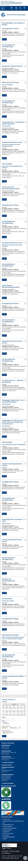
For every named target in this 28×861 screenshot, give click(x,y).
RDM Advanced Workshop (10, 82)
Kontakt (5, 838)
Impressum (7, 853)
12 (6, 711)
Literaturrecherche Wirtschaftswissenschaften (10, 188)
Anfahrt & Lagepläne (8, 762)
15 (17, 711)
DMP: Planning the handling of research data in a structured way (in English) (13, 637)
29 (17, 714)
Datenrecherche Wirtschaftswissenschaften (10, 286)
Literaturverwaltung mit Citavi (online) (12, 540)
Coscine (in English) (7, 84)
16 (21, 711)
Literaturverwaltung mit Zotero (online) (12, 464)
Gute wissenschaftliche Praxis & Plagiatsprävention (11, 145)
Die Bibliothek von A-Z (8, 824)
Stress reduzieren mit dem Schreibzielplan (14, 444)
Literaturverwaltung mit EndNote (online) (13, 677)
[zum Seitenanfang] (25, 858)
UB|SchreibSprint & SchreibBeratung (8, 46)
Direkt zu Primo (6, 819)
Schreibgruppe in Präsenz (10, 28)
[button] (16, 8)
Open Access (6, 835)
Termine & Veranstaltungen (9, 828)
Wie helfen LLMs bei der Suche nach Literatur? (12, 245)
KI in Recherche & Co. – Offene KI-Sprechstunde (13, 381)
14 (14, 711)
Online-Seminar (6, 126)
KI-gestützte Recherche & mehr (12, 142)
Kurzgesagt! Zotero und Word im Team (12, 520)
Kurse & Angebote (7, 826)
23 (21, 713)
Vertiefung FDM (7, 599)
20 (10, 713)
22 (17, 713)
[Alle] (7, 732)
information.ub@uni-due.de (11, 858)
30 (21, 714)
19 (6, 713)
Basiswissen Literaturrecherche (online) (12, 342)
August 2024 (14, 704)
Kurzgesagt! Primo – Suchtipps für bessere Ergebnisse (13, 123)
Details (4, 39)
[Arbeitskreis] (7, 733)
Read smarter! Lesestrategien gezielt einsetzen (12, 166)
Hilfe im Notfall (15, 851)
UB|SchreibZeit (7, 164)
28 (14, 714)
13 (10, 711)
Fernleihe (5, 831)
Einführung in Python (8, 601)
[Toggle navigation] (2, 8)
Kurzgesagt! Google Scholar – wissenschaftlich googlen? (13, 401)
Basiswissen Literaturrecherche (12, 66)
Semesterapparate (7, 830)
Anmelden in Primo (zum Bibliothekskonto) (13, 821)
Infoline (6, 851)
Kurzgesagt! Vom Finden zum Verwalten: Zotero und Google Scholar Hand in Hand (13, 422)
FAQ (4, 822)
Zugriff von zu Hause (8, 833)
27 (10, 714)
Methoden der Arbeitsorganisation (8, 580)
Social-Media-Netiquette (9, 837)
